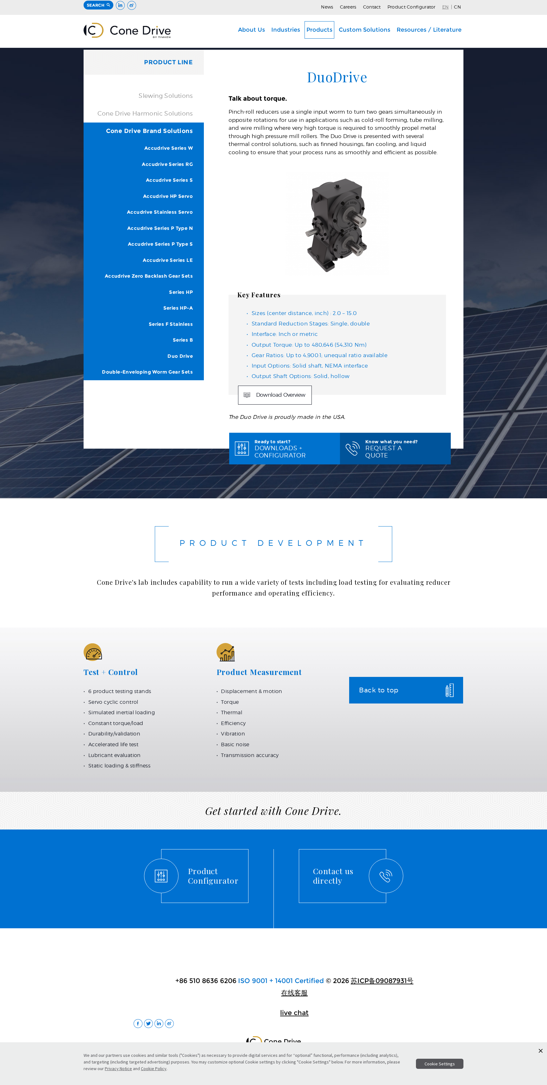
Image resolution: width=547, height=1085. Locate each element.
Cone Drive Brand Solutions (149, 131)
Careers (348, 6)
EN (445, 6)
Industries (285, 29)
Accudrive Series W (168, 148)
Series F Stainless (171, 324)
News (327, 6)
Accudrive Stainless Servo (160, 212)
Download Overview (280, 395)
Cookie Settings (439, 1064)
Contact (372, 6)
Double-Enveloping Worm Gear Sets (147, 372)
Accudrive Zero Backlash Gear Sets (149, 276)
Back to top (379, 690)
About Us (251, 29)
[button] (541, 1051)
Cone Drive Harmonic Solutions (145, 113)
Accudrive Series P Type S (160, 244)
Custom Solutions (364, 29)
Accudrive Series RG (167, 164)
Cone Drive (127, 30)
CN (457, 6)
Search (95, 5)
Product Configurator (411, 6)
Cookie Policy (154, 1068)
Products (319, 29)
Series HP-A (178, 308)
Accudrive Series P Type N (160, 228)
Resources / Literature (429, 29)
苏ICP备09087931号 (382, 981)
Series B (183, 340)
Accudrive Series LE (168, 260)
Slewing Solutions (166, 95)
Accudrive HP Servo (168, 196)
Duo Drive (180, 356)
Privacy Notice (118, 1068)
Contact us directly (333, 876)
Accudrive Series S (169, 180)
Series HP (181, 292)
